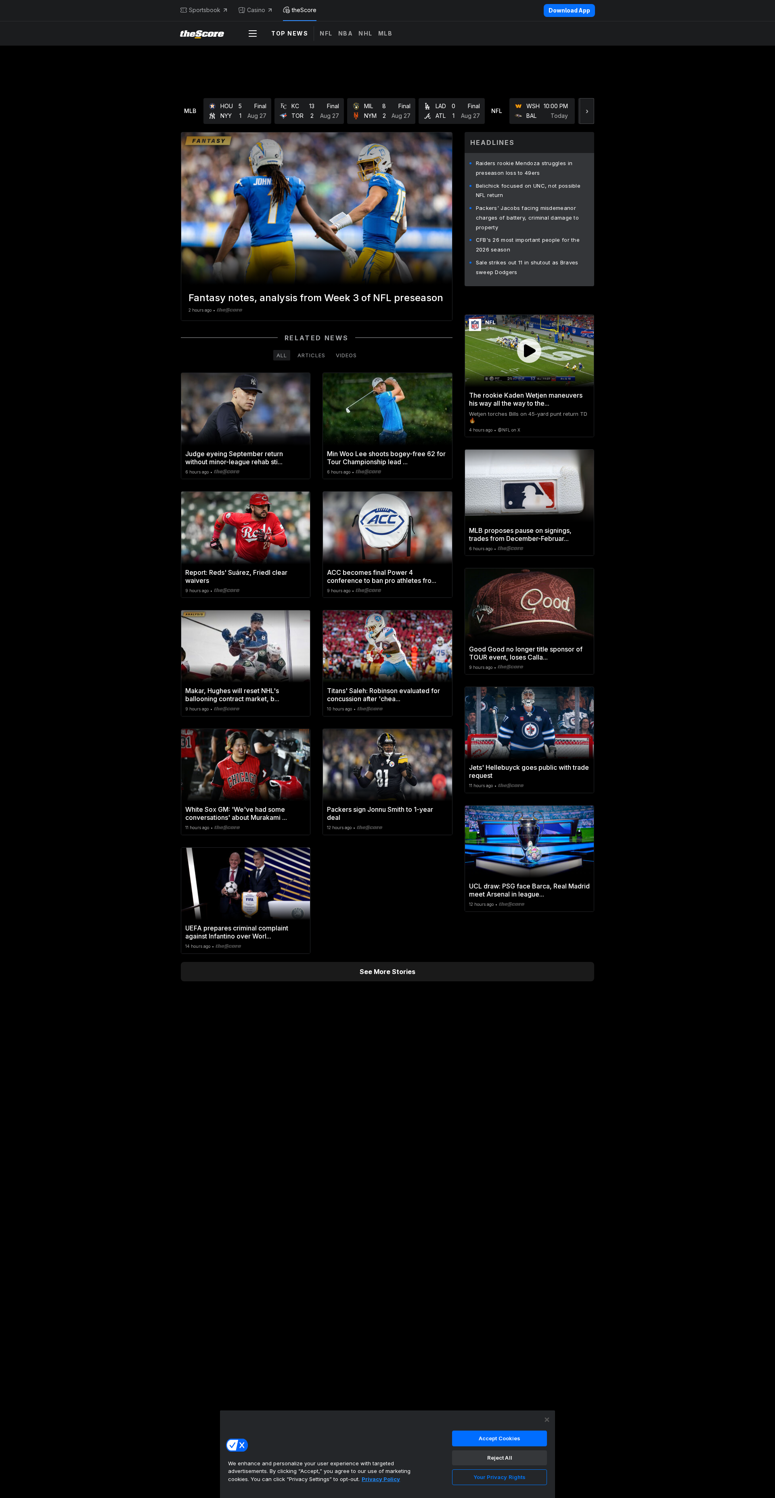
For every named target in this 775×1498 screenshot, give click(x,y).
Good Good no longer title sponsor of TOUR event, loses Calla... (525, 653)
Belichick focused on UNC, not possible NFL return (528, 190)
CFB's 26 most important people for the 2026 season (528, 245)
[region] (387, 1454)
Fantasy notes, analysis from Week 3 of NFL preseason (316, 298)
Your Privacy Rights (499, 1477)
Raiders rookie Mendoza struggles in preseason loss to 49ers (524, 168)
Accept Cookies (500, 1438)
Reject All (499, 1457)
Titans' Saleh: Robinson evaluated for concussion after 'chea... (383, 695)
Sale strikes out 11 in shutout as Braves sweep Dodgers (527, 267)
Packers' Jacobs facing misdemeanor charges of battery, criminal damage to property (527, 217)
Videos (346, 355)
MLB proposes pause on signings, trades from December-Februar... (520, 534)
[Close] (547, 1419)
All (281, 355)
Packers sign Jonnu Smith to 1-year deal (380, 813)
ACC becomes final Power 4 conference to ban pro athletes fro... (381, 576)
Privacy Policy (381, 1479)
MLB (385, 33)
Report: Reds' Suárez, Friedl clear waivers (236, 576)
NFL (326, 33)
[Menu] (253, 33)
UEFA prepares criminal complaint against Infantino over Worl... (236, 932)
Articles (311, 355)
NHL (365, 33)
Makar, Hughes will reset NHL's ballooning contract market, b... (232, 695)
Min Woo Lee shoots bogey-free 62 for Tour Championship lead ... (386, 458)
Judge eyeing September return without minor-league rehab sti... (234, 458)
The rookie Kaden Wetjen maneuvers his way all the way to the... (525, 399)
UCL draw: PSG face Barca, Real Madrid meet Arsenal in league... (529, 890)
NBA (345, 33)
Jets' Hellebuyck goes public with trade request (529, 771)
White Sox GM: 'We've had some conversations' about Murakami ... (236, 813)
